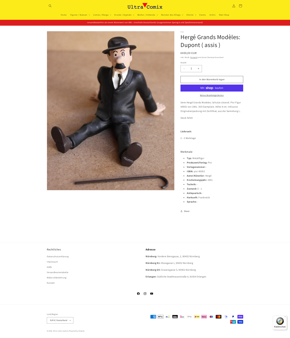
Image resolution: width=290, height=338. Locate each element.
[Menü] (285, 317)
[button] (50, 6)
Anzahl (183, 62)
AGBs (49, 267)
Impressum (52, 261)
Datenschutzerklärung (58, 256)
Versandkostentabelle (57, 272)
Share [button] (187, 211)
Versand (193, 57)
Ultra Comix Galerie (61, 331)
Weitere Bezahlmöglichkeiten (212, 95)
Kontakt (51, 283)
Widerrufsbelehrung (56, 277)
